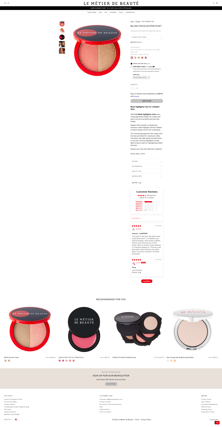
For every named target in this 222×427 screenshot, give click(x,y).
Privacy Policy (146, 419)
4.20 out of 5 (151, 195)
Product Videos (9, 404)
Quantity (134, 84)
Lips (105, 12)
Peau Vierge (91, 12)
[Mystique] (67, 361)
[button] (139, 201)
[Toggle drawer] (5, 3)
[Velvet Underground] (146, 58)
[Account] (214, 3)
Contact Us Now (105, 402)
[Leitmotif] (139, 58)
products (137, 21)
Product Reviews (10, 412)
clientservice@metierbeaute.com (111, 399)
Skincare (113, 12)
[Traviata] (6, 361)
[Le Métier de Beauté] (111, 3)
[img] (136, 226)
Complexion (130, 12)
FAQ (101, 407)
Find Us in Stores (105, 412)
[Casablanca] (132, 58)
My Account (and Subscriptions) (110, 404)
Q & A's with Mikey (10, 402)
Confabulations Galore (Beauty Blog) (16, 407)
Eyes (100, 12)
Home (132, 21)
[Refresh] (168, 361)
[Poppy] (73, 361)
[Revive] (171, 361)
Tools (121, 12)
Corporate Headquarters (209, 404)
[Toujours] (63, 361)
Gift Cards (7, 409)
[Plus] (137, 88)
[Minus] (132, 88)
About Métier (205, 402)
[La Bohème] (135, 58)
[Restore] (175, 361)
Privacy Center (206, 399)
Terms (137, 419)
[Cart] (217, 3)
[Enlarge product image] (97, 50)
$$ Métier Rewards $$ (11, 414)
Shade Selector (105, 409)
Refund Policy (206, 407)
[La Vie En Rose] (60, 361)
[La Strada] (142, 58)
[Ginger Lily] (70, 361)
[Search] (8, 3)
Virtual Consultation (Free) (13, 399)
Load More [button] (146, 281)
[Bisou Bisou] (9, 361)
